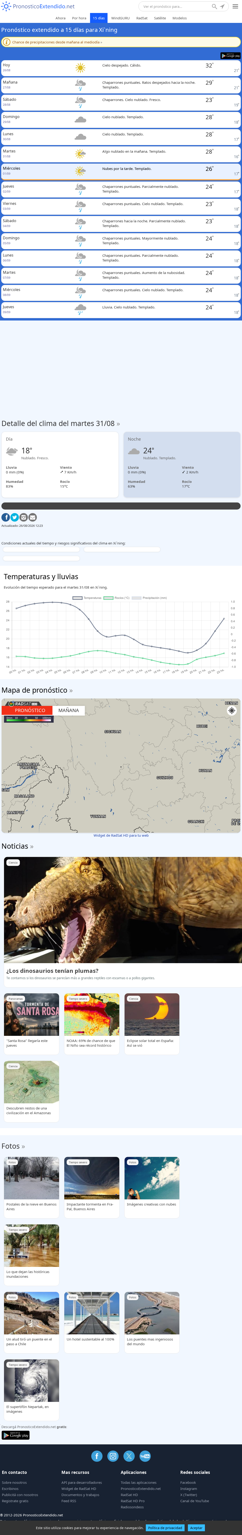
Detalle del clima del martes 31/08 (60, 423)
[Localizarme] (222, 7)
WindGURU (120, 18)
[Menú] (235, 6)
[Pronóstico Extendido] (38, 6)
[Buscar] (215, 7)
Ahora (60, 18)
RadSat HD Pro (133, 1500)
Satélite (160, 18)
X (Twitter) (188, 1494)
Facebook (188, 1482)
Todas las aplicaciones (138, 1482)
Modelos (180, 18)
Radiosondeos (132, 1507)
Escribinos (10, 1488)
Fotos (10, 1146)
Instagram (188, 1488)
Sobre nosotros (14, 1482)
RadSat (141, 18)
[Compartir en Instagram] (23, 517)
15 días (99, 18)
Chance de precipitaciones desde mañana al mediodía (57, 42)
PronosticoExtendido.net (141, 1488)
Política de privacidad (165, 1528)
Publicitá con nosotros (20, 1494)
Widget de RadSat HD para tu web (121, 835)
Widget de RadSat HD (78, 1488)
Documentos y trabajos (80, 1494)
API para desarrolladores (81, 1482)
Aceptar (196, 1528)
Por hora (79, 18)
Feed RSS (68, 1500)
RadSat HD (129, 1494)
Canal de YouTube (194, 1500)
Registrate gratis (15, 1500)
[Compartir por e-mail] (32, 517)
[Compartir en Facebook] (5, 517)
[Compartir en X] (14, 517)
